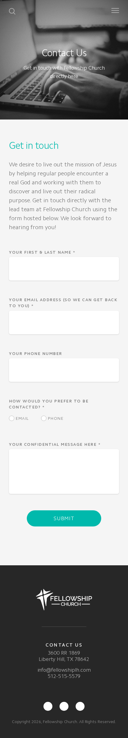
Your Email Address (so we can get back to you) (63, 302)
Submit (64, 518)
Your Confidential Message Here (55, 444)
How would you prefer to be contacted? (48, 404)
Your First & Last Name (42, 252)
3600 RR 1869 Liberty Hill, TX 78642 (64, 656)
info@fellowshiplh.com (64, 670)
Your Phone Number (35, 353)
